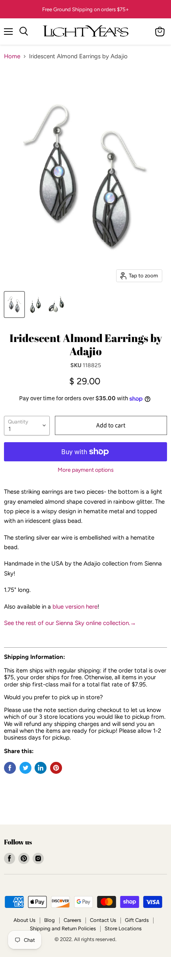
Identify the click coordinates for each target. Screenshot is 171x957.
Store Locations (123, 928)
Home (12, 56)
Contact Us (103, 920)
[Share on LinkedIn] (41, 768)
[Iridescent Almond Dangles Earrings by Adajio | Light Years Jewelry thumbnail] (14, 304)
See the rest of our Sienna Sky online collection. (70, 623)
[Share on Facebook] (10, 768)
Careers (72, 920)
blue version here (74, 606)
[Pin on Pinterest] (56, 768)
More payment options (86, 470)
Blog (49, 920)
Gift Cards (137, 920)
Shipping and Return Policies (63, 928)
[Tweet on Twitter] (25, 768)
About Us (24, 920)
